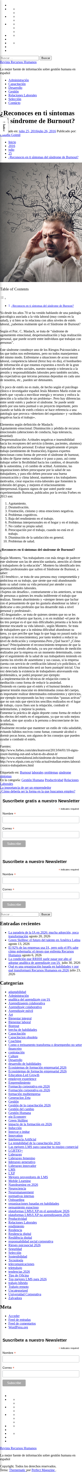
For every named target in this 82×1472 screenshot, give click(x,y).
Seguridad (15, 1249)
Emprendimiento (19, 1082)
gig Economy (17, 1116)
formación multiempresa (24, 1094)
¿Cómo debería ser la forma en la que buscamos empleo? (37, 791)
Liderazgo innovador (22, 1166)
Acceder (14, 1316)
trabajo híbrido (18, 1283)
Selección (14, 99)
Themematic (17, 1470)
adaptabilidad (17, 992)
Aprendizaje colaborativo (25, 1007)
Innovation (15, 1135)
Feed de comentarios (22, 1323)
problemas (51, 772)
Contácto (14, 103)
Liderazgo (15, 1154)
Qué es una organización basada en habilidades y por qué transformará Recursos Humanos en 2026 (43, 968)
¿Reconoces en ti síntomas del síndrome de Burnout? (42, 305)
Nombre (9, 814)
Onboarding (16, 1200)
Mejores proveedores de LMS (28, 1177)
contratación (16, 1052)
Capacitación (17, 84)
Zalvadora (15, 1298)
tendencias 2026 (19, 1271)
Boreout (13, 1026)
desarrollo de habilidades (24, 1063)
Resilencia (15, 1230)
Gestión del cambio (21, 1109)
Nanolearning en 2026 (23, 1184)
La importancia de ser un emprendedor (25, 787)
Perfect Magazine (44, 1470)
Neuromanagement (21, 1192)
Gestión (13, 91)
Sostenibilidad (17, 1256)
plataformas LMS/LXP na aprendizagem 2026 (39, 1215)
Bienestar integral (20, 1018)
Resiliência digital (20, 1237)
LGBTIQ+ (15, 1150)
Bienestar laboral (19, 1022)
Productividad (54, 780)
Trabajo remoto (18, 1286)
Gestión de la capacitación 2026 (29, 1105)
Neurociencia (17, 1188)
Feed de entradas (19, 1319)
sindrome (65, 772)
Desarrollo (15, 87)
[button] (4, 126)
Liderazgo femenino (21, 1158)
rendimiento (16, 1226)
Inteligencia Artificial (22, 1139)
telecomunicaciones (21, 1264)
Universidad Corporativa (24, 1294)
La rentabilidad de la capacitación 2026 (34, 1143)
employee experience (22, 1079)
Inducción (15, 1128)
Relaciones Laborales (22, 95)
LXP (11, 1173)
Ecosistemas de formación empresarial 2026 (37, 1067)
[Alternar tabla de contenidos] (3, 298)
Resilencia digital (19, 1234)
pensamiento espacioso (23, 1207)
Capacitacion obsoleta (22, 1037)
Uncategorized (18, 1290)
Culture (13, 1056)
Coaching (14, 1041)
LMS (11, 1169)
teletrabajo (15, 1268)
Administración (18, 80)
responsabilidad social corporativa (30, 1241)
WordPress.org (18, 1327)
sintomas (6, 776)
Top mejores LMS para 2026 (27, 1279)
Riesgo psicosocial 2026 (24, 1245)
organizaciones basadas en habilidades (33, 1203)
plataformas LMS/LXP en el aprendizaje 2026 (38, 1211)
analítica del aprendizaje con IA (29, 999)
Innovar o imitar (19, 1132)
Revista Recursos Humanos (18, 62)
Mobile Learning (19, 1181)
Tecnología (15, 1260)
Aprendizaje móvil (20, 1011)
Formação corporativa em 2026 (29, 1086)
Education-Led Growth (23, 1075)
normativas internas (21, 1196)
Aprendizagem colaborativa (26, 1003)
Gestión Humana (32, 780)
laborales (38, 772)
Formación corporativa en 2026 (29, 1090)
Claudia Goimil (10, 135)
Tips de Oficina (18, 1275)
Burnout (25, 772)
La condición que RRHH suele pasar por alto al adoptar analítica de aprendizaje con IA (39, 960)
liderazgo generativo (21, 1162)
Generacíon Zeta (19, 1097)
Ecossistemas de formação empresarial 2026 (37, 1071)
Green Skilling (18, 1120)
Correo (8, 828)
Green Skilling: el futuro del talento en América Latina (44, 940)
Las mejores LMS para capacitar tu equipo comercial (43, 1147)
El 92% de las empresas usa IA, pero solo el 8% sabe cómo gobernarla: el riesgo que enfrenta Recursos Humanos (43, 951)
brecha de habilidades (22, 1029)
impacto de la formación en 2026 (30, 1124)
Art (10, 1014)
